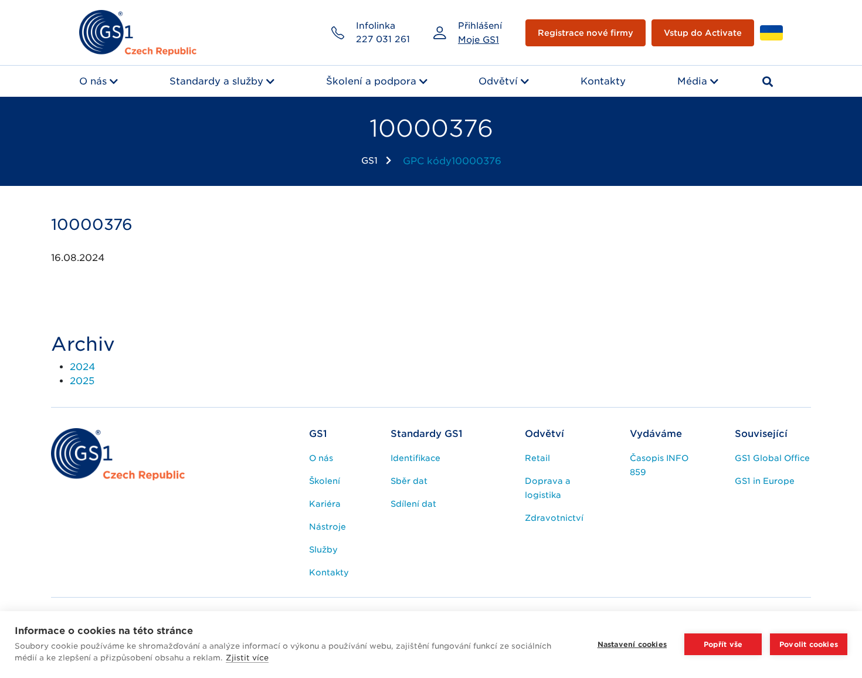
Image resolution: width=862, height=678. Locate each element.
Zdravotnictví (554, 518)
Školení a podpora (371, 81)
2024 (82, 366)
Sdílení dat (413, 503)
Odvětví (498, 81)
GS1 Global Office (772, 458)
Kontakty (603, 81)
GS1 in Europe (765, 481)
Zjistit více (247, 657)
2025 (82, 381)
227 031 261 (383, 39)
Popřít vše (723, 644)
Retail (537, 458)
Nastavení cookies (632, 644)
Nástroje (327, 526)
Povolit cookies (808, 644)
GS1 (369, 160)
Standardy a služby (216, 81)
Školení (324, 481)
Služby (323, 549)
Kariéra (325, 503)
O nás (93, 81)
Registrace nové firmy (585, 33)
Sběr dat (409, 481)
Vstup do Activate (703, 33)
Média (692, 81)
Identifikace (415, 458)
